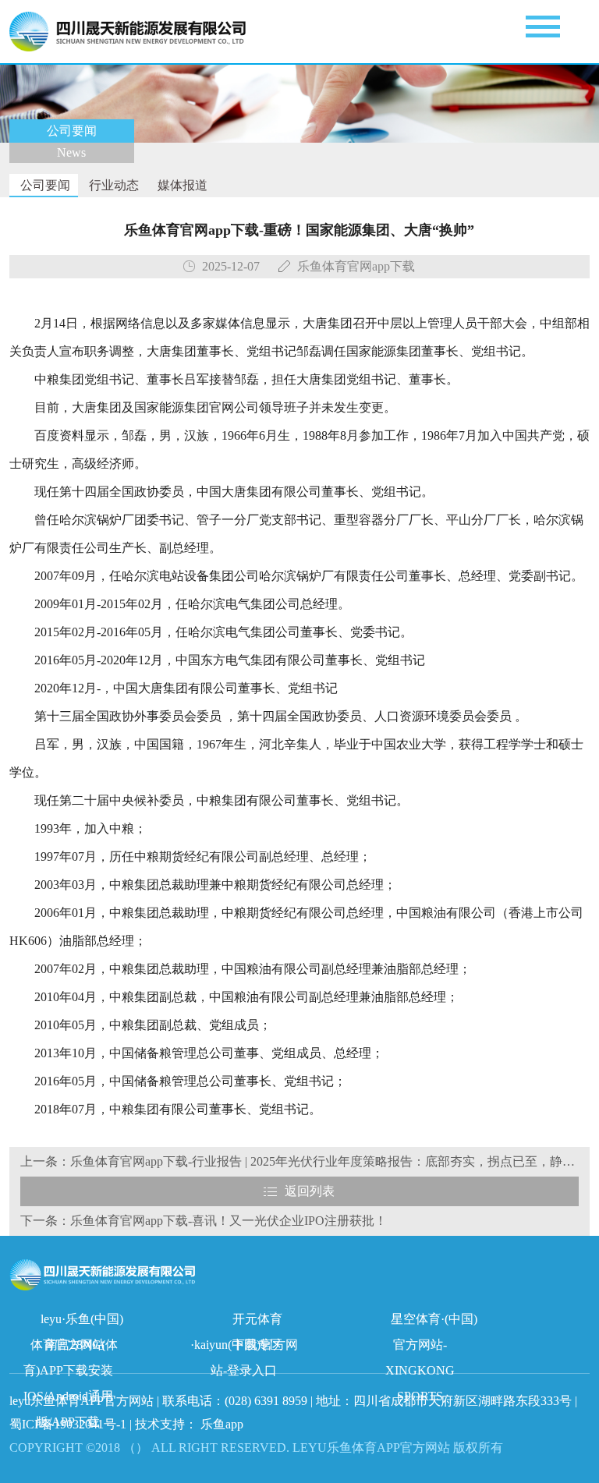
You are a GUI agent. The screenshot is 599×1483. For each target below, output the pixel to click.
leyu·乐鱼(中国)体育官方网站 (76, 1322)
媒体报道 (180, 185)
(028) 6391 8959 (267, 1400)
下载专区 (257, 1344)
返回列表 (310, 1191)
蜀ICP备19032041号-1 (67, 1424)
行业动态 (112, 185)
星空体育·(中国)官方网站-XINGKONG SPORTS (431, 1322)
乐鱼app (221, 1424)
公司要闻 (43, 185)
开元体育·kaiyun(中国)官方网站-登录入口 (244, 1322)
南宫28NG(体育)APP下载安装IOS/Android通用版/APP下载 (71, 1347)
